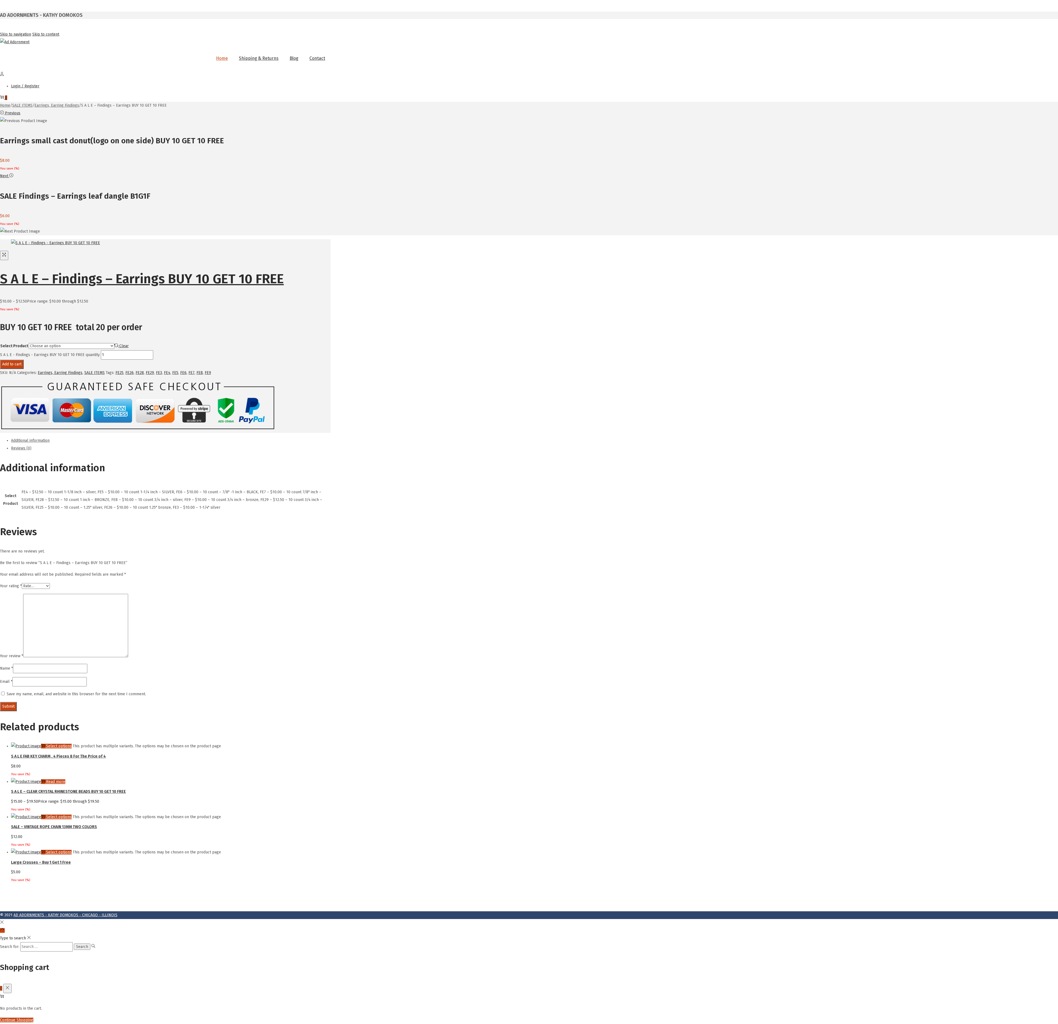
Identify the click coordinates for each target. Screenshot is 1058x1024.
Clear (124, 346)
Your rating (11, 586)
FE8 (199, 372)
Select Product (14, 346)
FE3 (159, 372)
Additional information (30, 440)
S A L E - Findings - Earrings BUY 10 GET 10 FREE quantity (50, 354)
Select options (59, 746)
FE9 (208, 372)
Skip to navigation (15, 34)
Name (6, 668)
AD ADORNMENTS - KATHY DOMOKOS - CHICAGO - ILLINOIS (65, 915)
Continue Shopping (16, 1020)
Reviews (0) (21, 448)
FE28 (140, 372)
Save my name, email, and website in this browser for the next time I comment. (76, 694)
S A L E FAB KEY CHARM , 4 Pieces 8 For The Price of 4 (58, 756)
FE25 (119, 372)
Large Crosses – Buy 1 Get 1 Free (41, 862)
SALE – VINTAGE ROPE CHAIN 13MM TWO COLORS (54, 826)
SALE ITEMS (22, 105)
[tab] (171, 440)
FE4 (167, 372)
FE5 (175, 372)
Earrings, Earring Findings (56, 105)
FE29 (150, 372)
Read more (55, 781)
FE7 (191, 372)
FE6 (183, 372)
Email (6, 681)
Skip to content (45, 34)
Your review (11, 656)
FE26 (129, 372)
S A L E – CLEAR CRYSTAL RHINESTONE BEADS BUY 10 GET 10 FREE (68, 791)
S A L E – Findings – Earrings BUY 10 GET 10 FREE (142, 279)
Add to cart (11, 364)
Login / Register (25, 86)
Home (5, 105)
